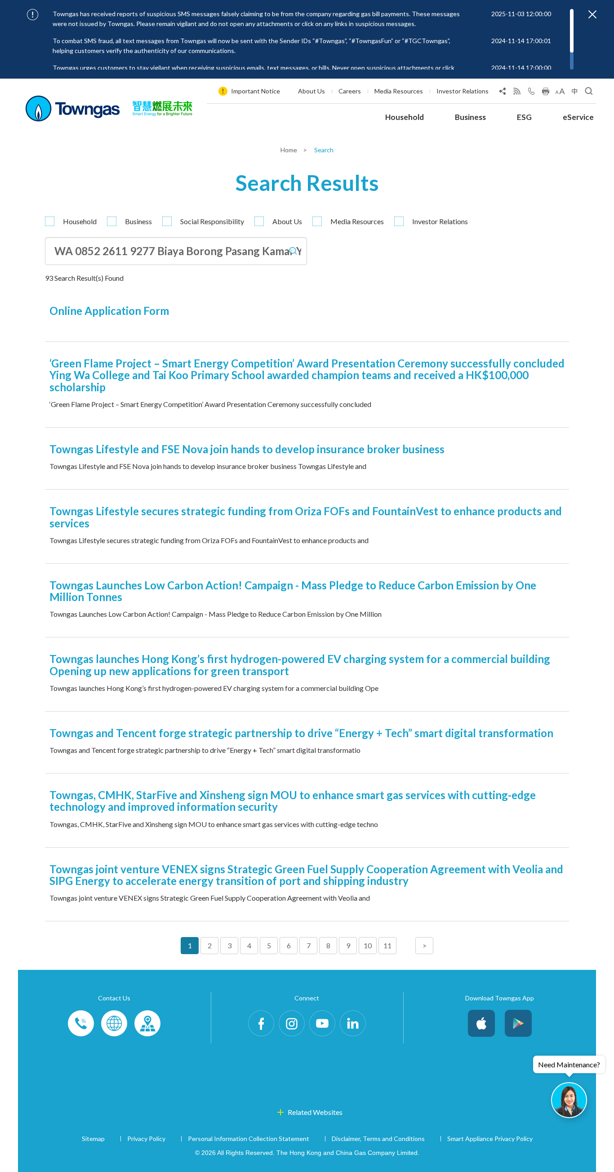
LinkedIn (353, 1023)
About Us (311, 91)
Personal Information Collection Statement (248, 1138)
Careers (349, 91)
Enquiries (114, 1023)
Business (470, 117)
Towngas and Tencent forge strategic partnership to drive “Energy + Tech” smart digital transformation (301, 732)
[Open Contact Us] (531, 93)
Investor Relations (462, 91)
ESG (524, 117)
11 (387, 945)
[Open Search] (589, 93)
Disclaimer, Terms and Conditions (378, 1138)
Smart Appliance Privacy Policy (490, 1138)
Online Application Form (109, 310)
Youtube (322, 1023)
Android (518, 1023)
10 (368, 945)
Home (289, 150)
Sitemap (93, 1138)
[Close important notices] (592, 14)
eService (578, 117)
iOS (481, 1023)
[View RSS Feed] (517, 93)
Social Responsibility (212, 221)
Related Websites (315, 1112)
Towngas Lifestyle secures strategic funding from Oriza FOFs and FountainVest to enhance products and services (305, 516)
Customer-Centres (147, 1023)
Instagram (292, 1023)
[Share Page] (502, 93)
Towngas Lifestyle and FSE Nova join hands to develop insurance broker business (247, 449)
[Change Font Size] (560, 93)
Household (404, 117)
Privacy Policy (146, 1138)
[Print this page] (546, 93)
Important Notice (255, 91)
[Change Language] (574, 93)
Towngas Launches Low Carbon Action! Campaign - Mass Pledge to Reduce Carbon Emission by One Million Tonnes (292, 591)
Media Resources (398, 91)
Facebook (261, 1023)
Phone (81, 1023)
